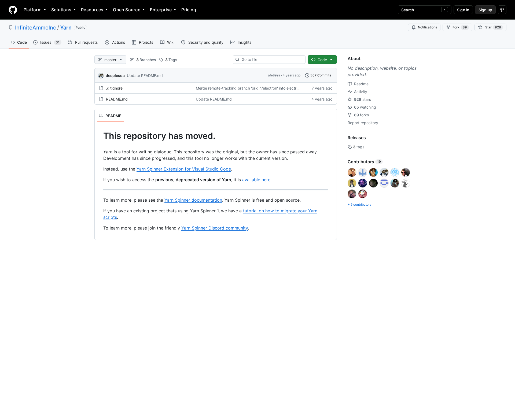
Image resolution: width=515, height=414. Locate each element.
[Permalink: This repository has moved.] (99, 136)
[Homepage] (13, 9)
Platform (33, 9)
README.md (117, 99)
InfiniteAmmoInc (35, 27)
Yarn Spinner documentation (193, 200)
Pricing (188, 9)
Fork (460, 27)
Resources (92, 9)
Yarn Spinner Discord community (214, 228)
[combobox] (271, 60)
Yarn (66, 27)
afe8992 (274, 75)
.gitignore (114, 88)
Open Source (126, 9)
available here (256, 179)
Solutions (61, 9)
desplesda (115, 75)
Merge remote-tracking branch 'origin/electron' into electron (248, 88)
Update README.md (145, 75)
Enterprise (161, 9)
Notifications (427, 27)
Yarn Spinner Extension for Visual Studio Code (184, 169)
